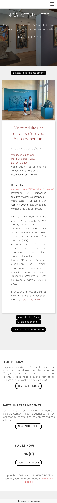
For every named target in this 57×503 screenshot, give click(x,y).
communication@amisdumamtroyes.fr (33, 188)
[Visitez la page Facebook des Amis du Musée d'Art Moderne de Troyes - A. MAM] (25, 454)
